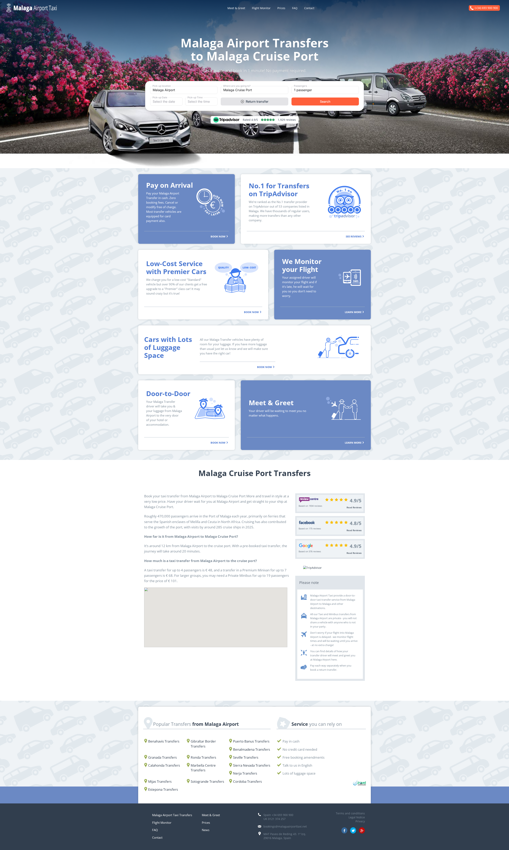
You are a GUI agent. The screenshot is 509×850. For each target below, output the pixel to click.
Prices (281, 8)
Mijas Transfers (160, 781)
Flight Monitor (261, 8)
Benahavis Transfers (163, 741)
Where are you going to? (237, 86)
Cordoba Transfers (247, 781)
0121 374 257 (277, 819)
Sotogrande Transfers (207, 781)
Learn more (353, 311)
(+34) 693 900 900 (486, 8)
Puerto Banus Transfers (251, 741)
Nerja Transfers (245, 773)
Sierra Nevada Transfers (251, 765)
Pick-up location (162, 86)
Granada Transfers (162, 757)
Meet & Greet (236, 8)
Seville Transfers (245, 757)
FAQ (294, 8)
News (205, 830)
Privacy (360, 821)
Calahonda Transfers (164, 765)
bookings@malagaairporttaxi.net (285, 826)
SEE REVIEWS (354, 236)
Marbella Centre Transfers (203, 767)
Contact (309, 8)
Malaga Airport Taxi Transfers (172, 815)
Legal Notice (357, 817)
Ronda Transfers (203, 757)
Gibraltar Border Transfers (203, 743)
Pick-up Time (195, 97)
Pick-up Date (160, 97)
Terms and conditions (350, 813)
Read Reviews (354, 507)
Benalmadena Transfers (251, 749)
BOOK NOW (218, 236)
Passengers (300, 86)
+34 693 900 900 (282, 815)
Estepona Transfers (163, 789)
